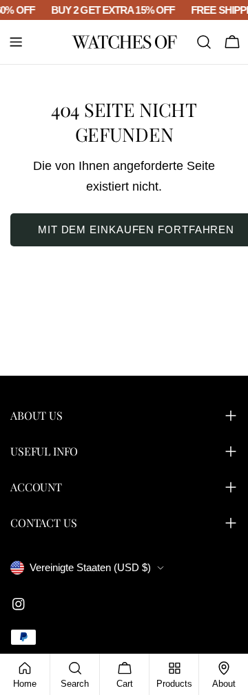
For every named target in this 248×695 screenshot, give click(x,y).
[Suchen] (204, 42)
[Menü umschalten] (16, 42)
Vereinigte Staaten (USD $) (90, 567)
